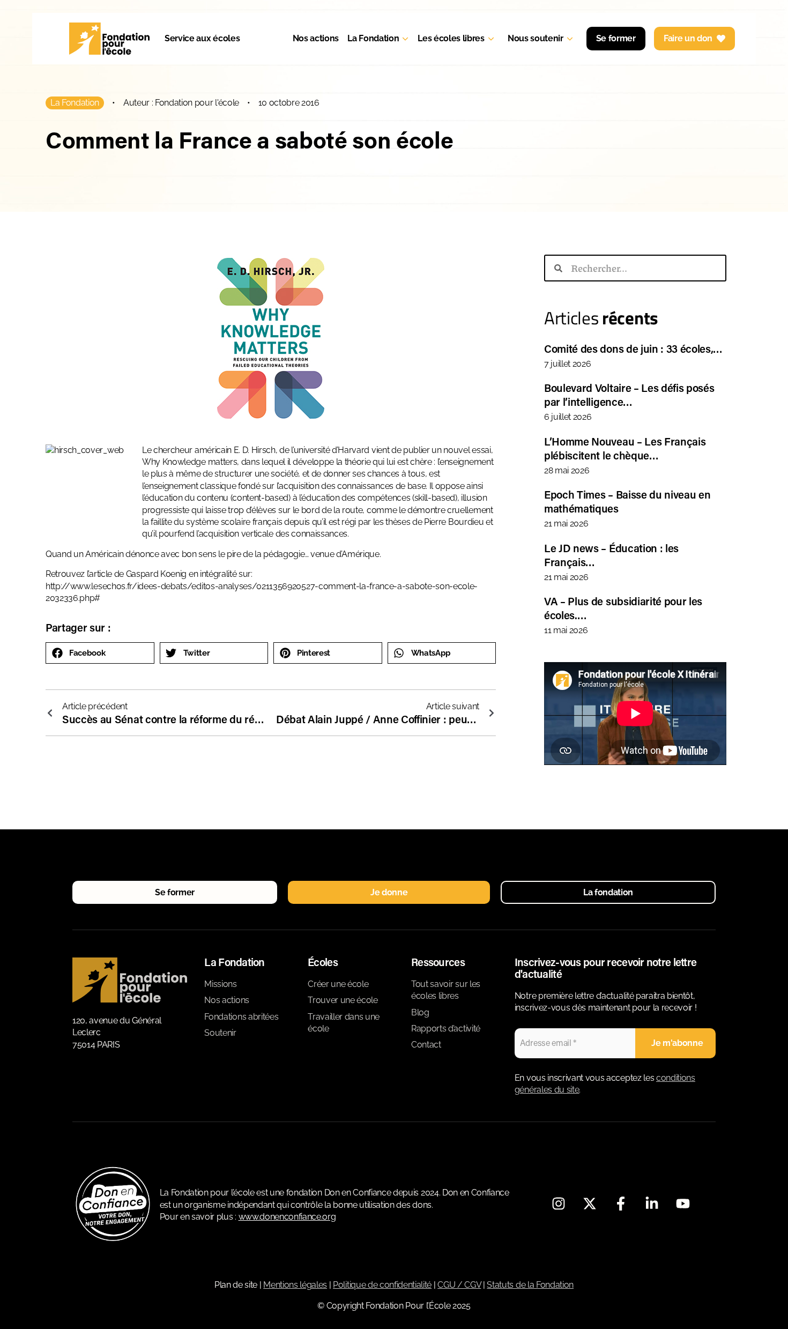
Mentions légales (295, 1285)
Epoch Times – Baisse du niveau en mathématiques (627, 501)
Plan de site (235, 1285)
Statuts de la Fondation (530, 1285)
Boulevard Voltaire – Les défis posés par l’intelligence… (629, 395)
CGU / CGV (459, 1285)
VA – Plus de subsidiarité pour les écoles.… (623, 608)
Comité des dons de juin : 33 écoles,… (633, 348)
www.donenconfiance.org (287, 1217)
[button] (100, 653)
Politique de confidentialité (382, 1285)
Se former (616, 38)
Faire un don (688, 38)
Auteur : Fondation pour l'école (181, 103)
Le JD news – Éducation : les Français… (611, 555)
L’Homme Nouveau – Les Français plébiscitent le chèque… (624, 448)
